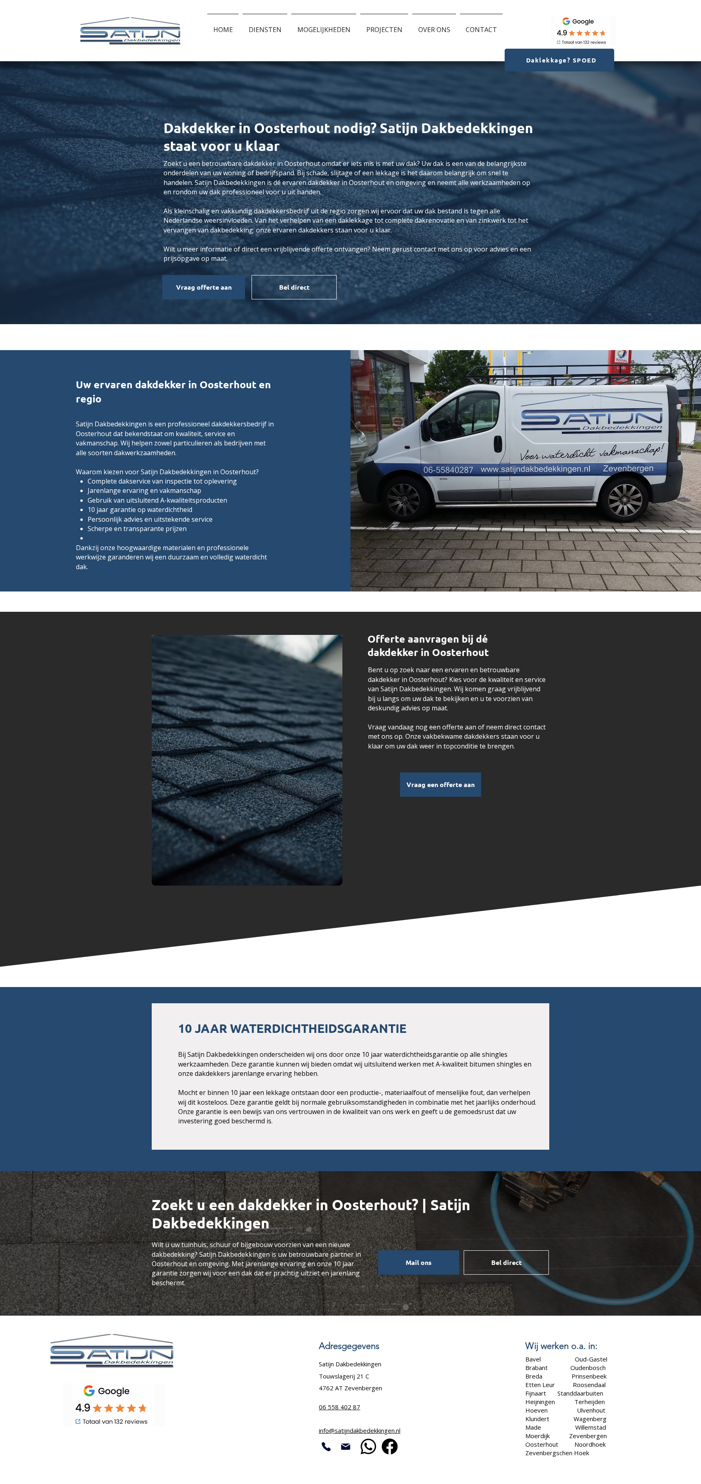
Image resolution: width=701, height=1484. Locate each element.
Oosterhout (541, 1444)
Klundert (537, 1419)
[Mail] (346, 1446)
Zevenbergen (588, 1436)
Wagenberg (590, 1419)
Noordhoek (590, 1444)
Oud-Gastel (590, 1359)
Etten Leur (540, 1385)
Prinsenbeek (589, 1376)
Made (533, 1427)
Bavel (533, 1359)
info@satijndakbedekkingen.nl (359, 1430)
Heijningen (541, 1402)
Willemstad (590, 1427)
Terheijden (589, 1402)
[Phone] (326, 1446)
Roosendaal (589, 1385)
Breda (533, 1376)
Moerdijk (537, 1436)
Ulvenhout (591, 1410)
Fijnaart (535, 1393)
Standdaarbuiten (580, 1393)
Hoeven (537, 1410)
